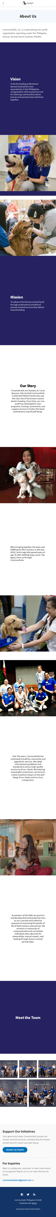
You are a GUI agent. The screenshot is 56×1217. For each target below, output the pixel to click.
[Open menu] (3, 3)
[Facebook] (22, 1194)
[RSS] (34, 1194)
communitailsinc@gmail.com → (18, 1180)
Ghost (34, 1203)
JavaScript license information (28, 1209)
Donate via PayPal (15, 1149)
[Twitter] (28, 1194)
